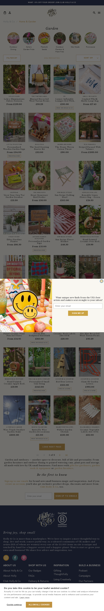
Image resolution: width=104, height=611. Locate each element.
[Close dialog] (101, 281)
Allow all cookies (39, 605)
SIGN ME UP (78, 313)
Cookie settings (14, 605)
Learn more (25, 598)
